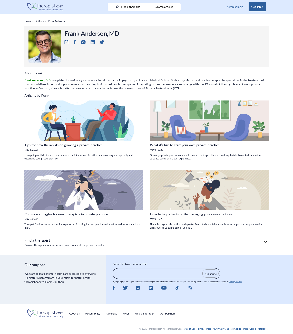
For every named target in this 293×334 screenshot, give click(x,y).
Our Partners (167, 313)
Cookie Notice (241, 328)
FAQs (126, 313)
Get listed (257, 7)
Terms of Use (188, 328)
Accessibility (92, 313)
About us (74, 313)
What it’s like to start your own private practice (185, 145)
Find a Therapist (144, 313)
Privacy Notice (235, 281)
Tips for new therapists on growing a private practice (64, 145)
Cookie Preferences (259, 328)
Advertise (111, 313)
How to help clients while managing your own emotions (191, 214)
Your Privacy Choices (222, 328)
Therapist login (234, 7)
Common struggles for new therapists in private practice (66, 214)
